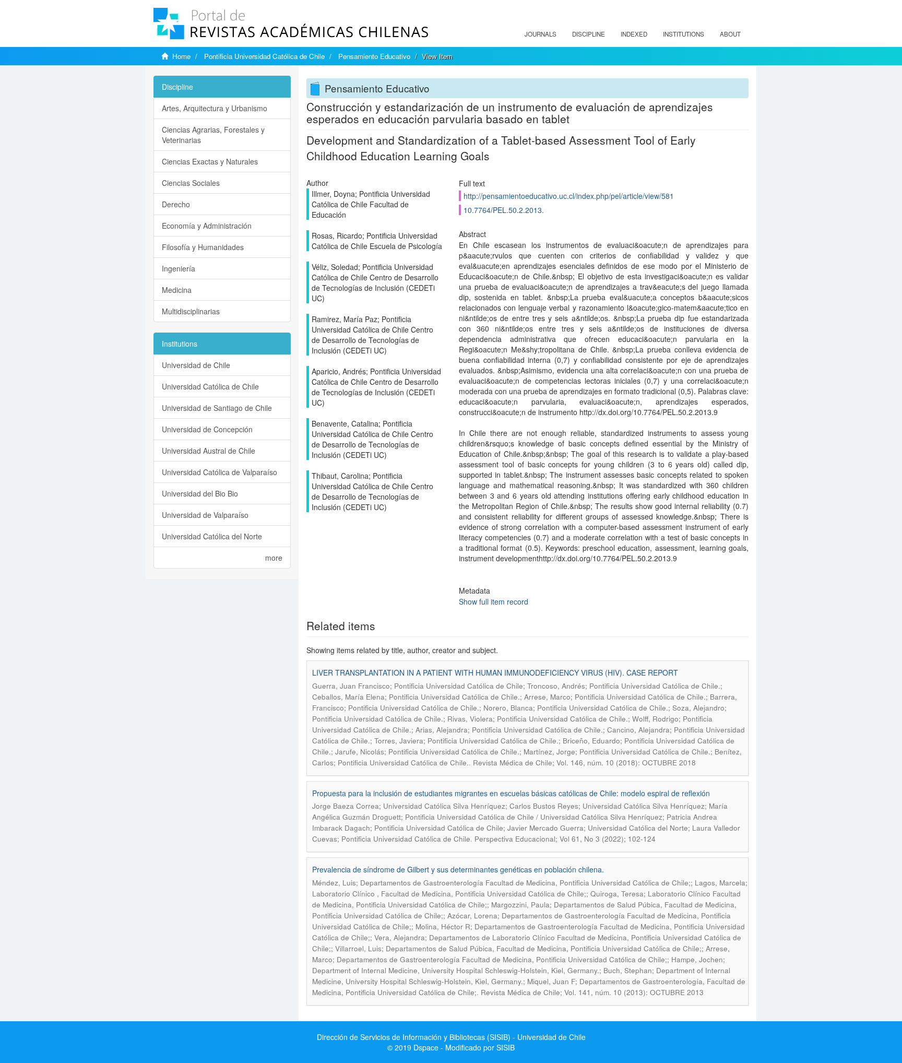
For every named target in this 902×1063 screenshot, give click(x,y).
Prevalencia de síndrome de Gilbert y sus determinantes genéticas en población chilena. (458, 869)
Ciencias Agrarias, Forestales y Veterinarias (213, 134)
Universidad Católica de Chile (210, 386)
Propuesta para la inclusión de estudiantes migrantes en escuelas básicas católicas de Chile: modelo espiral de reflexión (511, 793)
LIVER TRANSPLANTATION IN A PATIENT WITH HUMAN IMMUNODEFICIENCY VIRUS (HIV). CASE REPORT (495, 672)
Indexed (634, 34)
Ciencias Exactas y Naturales (210, 161)
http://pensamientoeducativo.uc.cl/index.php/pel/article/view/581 (569, 196)
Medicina (177, 290)
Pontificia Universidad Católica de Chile (264, 56)
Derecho (176, 204)
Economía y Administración (207, 225)
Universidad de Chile (196, 365)
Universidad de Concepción (207, 429)
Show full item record (493, 601)
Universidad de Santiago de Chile (217, 408)
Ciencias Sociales (191, 183)
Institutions (683, 34)
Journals (540, 34)
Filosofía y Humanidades (203, 247)
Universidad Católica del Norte (212, 536)
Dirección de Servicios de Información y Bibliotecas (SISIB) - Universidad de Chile (451, 1037)
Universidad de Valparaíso (205, 515)
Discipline (588, 34)
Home (181, 56)
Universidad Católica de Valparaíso (219, 472)
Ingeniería (178, 268)
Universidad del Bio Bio (200, 493)
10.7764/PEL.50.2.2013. (504, 210)
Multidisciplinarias (191, 311)
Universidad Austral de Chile (208, 450)
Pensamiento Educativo (374, 56)
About (730, 34)
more (273, 557)
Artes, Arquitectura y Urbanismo (214, 108)
